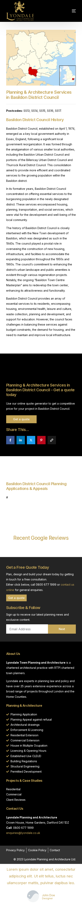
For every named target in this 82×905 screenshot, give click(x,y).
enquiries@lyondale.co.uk (23, 833)
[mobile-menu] (66, 11)
